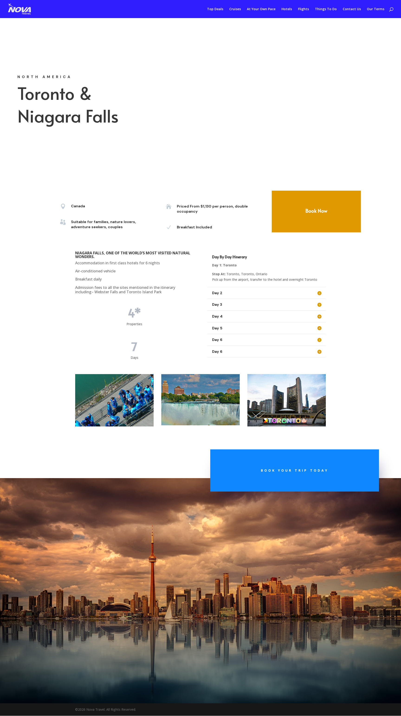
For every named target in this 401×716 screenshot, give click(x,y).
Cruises (235, 9)
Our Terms (375, 9)
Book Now (316, 211)
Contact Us (352, 9)
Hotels (286, 9)
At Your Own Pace (261, 9)
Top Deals (215, 9)
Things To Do (326, 9)
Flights (303, 9)
